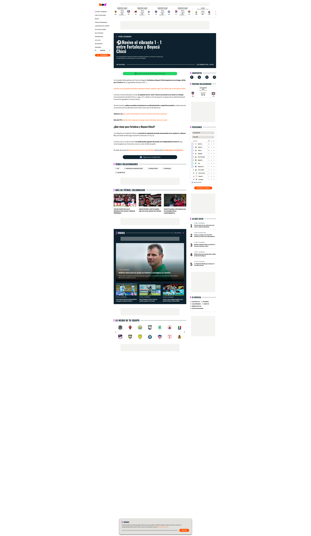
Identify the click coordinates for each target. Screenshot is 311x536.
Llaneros (200, 147)
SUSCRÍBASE (104, 55)
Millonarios (201, 166)
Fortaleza (201, 179)
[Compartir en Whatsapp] (207, 77)
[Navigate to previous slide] (116, 332)
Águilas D (200, 160)
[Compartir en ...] (214, 77)
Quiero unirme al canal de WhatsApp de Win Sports (151, 73)
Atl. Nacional (202, 173)
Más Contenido (99, 33)
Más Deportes (99, 44)
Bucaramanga (201, 157)
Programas (98, 47)
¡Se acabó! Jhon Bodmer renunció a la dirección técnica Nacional (145, 114)
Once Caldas (201, 170)
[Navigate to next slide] (184, 332)
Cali (199, 163)
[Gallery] (150, 332)
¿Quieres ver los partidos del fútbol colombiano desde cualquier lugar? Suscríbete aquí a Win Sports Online (149, 88)
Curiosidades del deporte (102, 26)
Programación (99, 36)
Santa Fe (201, 176)
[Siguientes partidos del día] (214, 11)
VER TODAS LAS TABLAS (203, 188)
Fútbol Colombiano (101, 12)
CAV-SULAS (98, 40)
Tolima (199, 150)
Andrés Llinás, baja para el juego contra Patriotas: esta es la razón (145, 120)
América (200, 144)
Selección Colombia (100, 29)
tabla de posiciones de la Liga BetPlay (141, 150)
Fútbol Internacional (101, 22)
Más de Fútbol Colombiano (130, 190)
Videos (121, 233)
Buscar (102, 50)
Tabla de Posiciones (100, 15)
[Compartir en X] (199, 77)
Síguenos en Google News (151, 157)
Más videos (177, 233)
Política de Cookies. (163, 527)
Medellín (200, 154)
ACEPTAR (184, 530)
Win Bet (97, 19)
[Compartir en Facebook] (191, 77)
